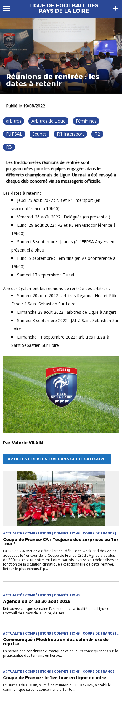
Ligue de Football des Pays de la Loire (64, 8)
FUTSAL (14, 134)
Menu (9, 8)
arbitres (13, 121)
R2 (97, 134)
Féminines (86, 121)
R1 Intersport (70, 134)
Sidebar (115, 8)
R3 (9, 147)
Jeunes (39, 134)
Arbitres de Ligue (48, 121)
